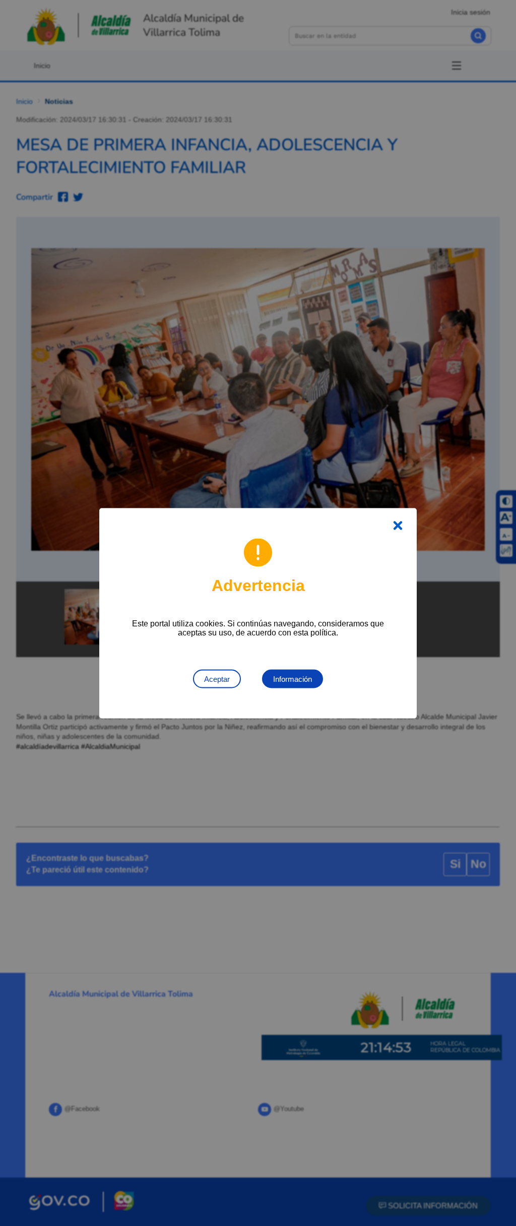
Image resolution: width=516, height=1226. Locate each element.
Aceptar (217, 678)
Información (292, 678)
